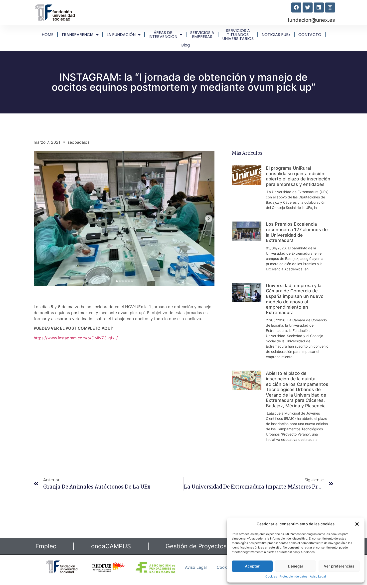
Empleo (45, 546)
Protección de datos (293, 576)
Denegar (295, 566)
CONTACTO (309, 34)
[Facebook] (296, 7)
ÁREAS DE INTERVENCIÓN (163, 34)
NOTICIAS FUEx (276, 34)
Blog (185, 45)
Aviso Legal (318, 576)
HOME (47, 34)
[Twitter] (308, 7)
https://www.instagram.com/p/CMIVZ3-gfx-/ (76, 337)
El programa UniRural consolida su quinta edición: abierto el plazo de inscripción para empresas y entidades (298, 176)
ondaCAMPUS (111, 546)
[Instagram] (330, 7)
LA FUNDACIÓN (121, 34)
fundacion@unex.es (311, 20)
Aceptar (252, 566)
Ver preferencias (339, 566)
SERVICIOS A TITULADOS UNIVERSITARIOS (238, 34)
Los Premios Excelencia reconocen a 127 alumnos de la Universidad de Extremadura (297, 232)
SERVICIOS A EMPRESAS (202, 34)
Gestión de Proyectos (196, 546)
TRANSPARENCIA (77, 34)
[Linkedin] (319, 7)
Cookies (271, 576)
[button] (357, 524)
